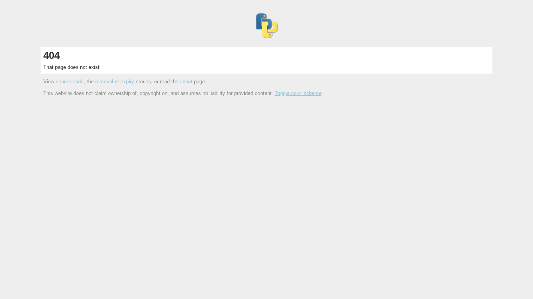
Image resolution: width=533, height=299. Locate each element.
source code (70, 81)
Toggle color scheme (298, 93)
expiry (127, 81)
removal (104, 81)
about (186, 81)
